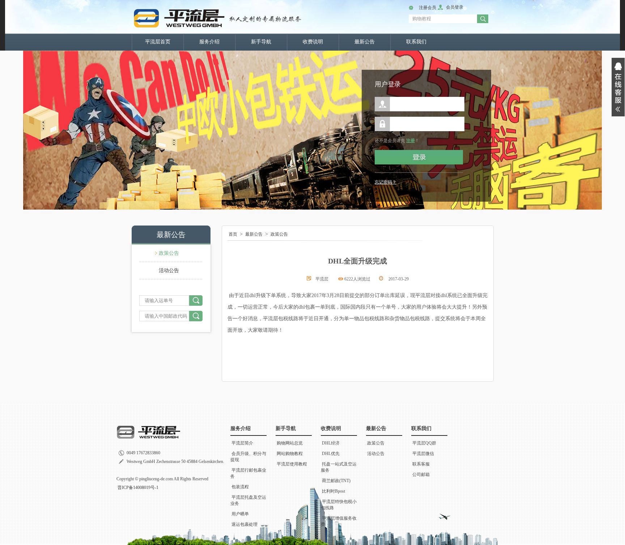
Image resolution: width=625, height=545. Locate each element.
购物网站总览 (290, 443)
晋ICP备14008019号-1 (138, 487)
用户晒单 (240, 513)
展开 (618, 87)
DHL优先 (331, 453)
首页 (233, 234)
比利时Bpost (333, 491)
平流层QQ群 (424, 443)
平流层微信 (423, 453)
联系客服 (421, 464)
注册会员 (427, 7)
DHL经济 (331, 443)
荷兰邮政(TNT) (336, 480)
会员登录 (454, 7)
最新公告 (364, 41)
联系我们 (416, 41)
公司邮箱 (421, 474)
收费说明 (313, 41)
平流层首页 (157, 41)
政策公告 (169, 253)
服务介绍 (209, 41)
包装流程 (240, 486)
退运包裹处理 (244, 524)
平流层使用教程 (292, 464)
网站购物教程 (290, 453)
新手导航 (261, 41)
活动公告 (169, 270)
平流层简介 (242, 443)
